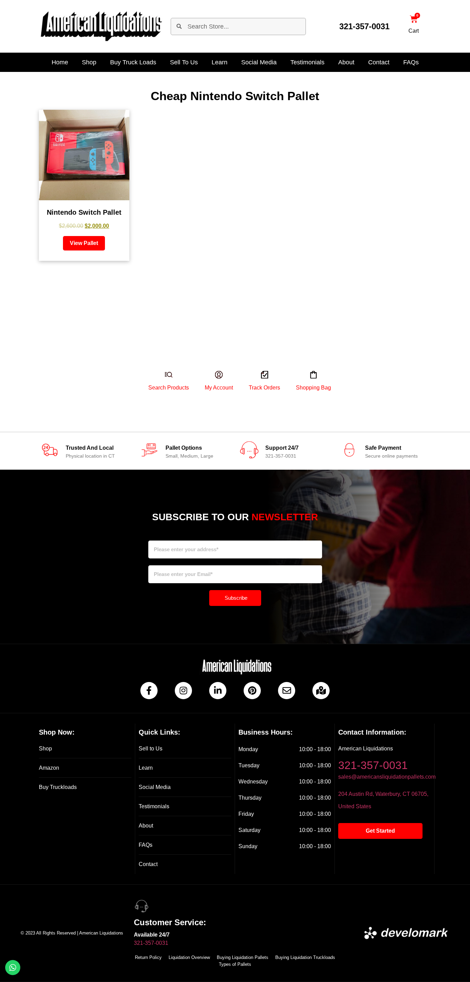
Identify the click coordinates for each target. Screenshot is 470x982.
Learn (219, 62)
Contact (378, 62)
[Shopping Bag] (308, 382)
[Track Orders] (259, 382)
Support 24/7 (282, 448)
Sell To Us (184, 62)
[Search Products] (163, 382)
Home (60, 62)
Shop (89, 62)
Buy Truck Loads (133, 62)
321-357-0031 (364, 26)
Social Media (259, 62)
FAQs (411, 62)
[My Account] (214, 382)
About (346, 62)
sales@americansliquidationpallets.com (387, 777)
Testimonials (307, 62)
